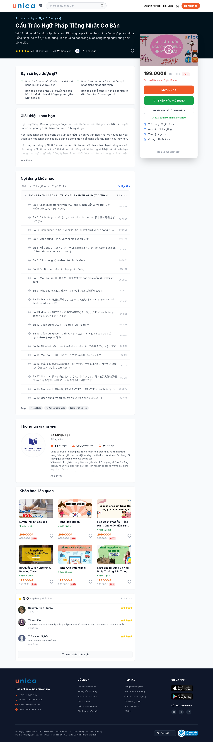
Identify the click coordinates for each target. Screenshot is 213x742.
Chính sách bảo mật (88, 711)
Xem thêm (26, 160)
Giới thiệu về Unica (87, 686)
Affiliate (128, 711)
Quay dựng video (133, 701)
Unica (22, 18)
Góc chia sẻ (84, 701)
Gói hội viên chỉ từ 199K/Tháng (169, 110)
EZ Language (88, 51)
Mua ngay (168, 89)
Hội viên (168, 5)
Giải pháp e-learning (135, 691)
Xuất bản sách (132, 706)
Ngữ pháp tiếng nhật (55, 408)
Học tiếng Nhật (30, 134)
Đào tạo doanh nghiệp (135, 696)
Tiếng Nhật (56, 18)
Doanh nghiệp (152, 5)
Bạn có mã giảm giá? (169, 152)
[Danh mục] (40, 6)
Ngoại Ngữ (37, 18)
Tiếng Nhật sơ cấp (78, 408)
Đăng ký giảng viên (134, 686)
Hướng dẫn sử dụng (87, 691)
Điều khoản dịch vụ (87, 706)
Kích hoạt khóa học (87, 696)
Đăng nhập (191, 5)
